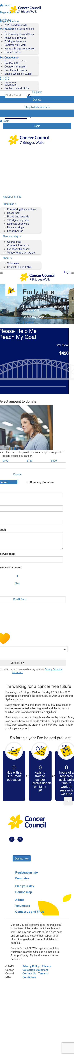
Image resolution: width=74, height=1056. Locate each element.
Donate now (22, 858)
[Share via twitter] (26, 322)
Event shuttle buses (15, 70)
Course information (15, 66)
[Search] (29, 95)
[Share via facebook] (23, 322)
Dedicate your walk (15, 45)
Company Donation (41, 482)
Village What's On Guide (21, 252)
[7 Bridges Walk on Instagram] (20, 839)
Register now (22, 852)
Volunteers (10, 84)
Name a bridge (15, 227)
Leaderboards (12, 52)
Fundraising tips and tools (19, 34)
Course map (11, 63)
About (6, 258)
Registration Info (12, 196)
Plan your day (10, 236)
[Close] (72, 273)
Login (37, 126)
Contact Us (29, 973)
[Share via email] (29, 322)
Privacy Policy (31, 966)
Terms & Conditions (35, 975)
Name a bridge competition (19, 48)
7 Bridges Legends (15, 41)
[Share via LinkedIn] (32, 322)
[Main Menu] (1, 273)
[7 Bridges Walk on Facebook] (12, 839)
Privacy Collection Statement (36, 968)
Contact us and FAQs (16, 88)
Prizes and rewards (15, 37)
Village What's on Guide (18, 73)
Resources (13, 213)
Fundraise (8, 204)
